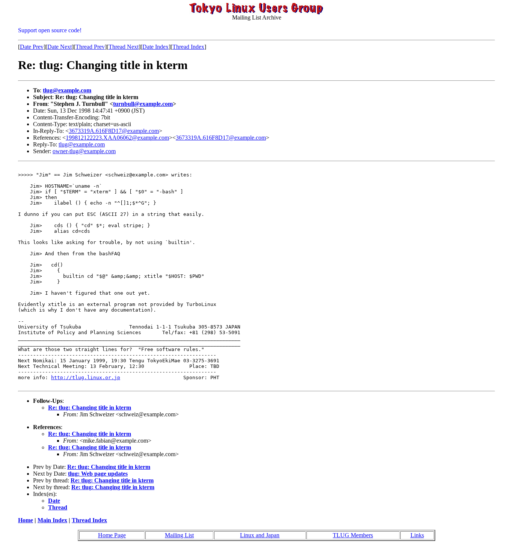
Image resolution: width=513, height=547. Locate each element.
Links (417, 535)
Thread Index (188, 47)
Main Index (52, 520)
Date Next (59, 47)
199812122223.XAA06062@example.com (117, 137)
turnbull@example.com (143, 104)
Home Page (112, 535)
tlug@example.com (67, 90)
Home (25, 520)
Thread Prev (90, 47)
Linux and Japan (259, 535)
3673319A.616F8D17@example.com (114, 131)
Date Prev (32, 47)
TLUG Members (353, 535)
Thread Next (124, 47)
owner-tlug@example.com (84, 151)
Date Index (155, 47)
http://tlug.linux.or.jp (85, 377)
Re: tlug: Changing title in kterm (89, 407)
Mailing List (179, 535)
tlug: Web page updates (98, 473)
